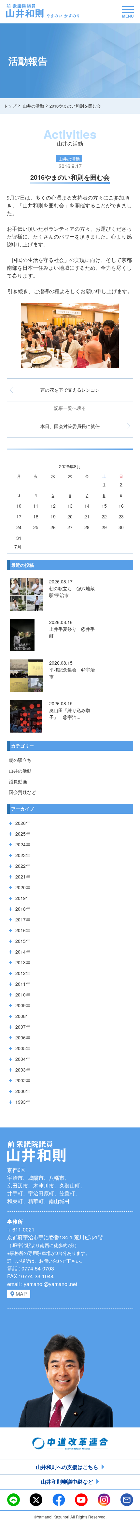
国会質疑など (22, 792)
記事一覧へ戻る (70, 408)
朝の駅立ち (20, 760)
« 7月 (15, 546)
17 (18, 516)
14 (87, 505)
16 (121, 505)
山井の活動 (20, 770)
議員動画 (18, 781)
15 (104, 505)
